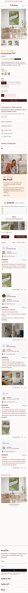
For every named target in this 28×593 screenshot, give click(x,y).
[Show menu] (1, 5)
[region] (14, 225)
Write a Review (22, 237)
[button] (7, 51)
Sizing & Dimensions (6, 122)
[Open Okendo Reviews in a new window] (6, 232)
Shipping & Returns (6, 126)
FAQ (2, 149)
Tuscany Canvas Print (11, 253)
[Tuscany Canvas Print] (14, 490)
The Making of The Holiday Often (8, 144)
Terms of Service (13, 573)
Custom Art (5, 584)
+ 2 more (20, 335)
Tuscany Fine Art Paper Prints (13, 301)
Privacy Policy (4, 573)
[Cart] (25, 5)
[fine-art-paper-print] (2, 74)
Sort (13, 242)
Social (3, 590)
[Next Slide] (26, 225)
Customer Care (6, 579)
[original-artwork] (8, 74)
